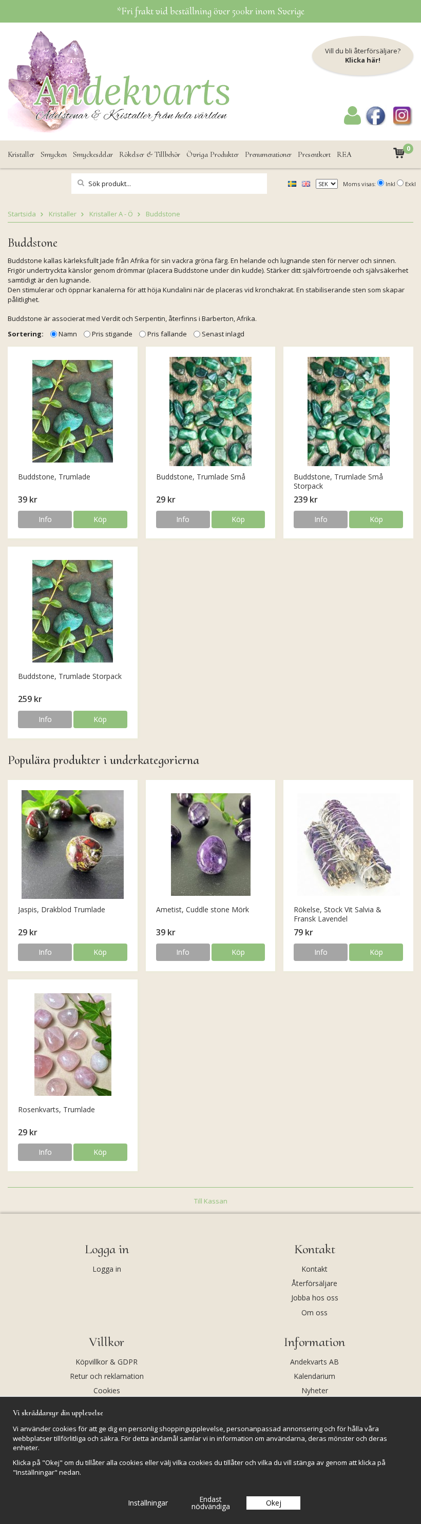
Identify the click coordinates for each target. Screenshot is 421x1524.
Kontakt (314, 1269)
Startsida (22, 213)
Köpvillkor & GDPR (106, 1362)
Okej (273, 1503)
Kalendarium (314, 1376)
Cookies (106, 1390)
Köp (100, 519)
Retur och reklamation (107, 1376)
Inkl (390, 184)
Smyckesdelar (93, 154)
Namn (68, 333)
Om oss (314, 1312)
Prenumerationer (268, 154)
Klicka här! (362, 60)
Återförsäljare (314, 1283)
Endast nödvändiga (211, 1502)
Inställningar (148, 1503)
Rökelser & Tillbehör (149, 154)
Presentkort (314, 154)
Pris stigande (112, 333)
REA (344, 154)
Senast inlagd (223, 333)
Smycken (54, 154)
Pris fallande (167, 333)
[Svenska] (292, 183)
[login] (352, 122)
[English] (306, 183)
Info (45, 519)
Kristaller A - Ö (111, 213)
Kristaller (21, 154)
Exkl (410, 184)
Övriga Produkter (212, 154)
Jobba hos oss (314, 1297)
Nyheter (314, 1390)
